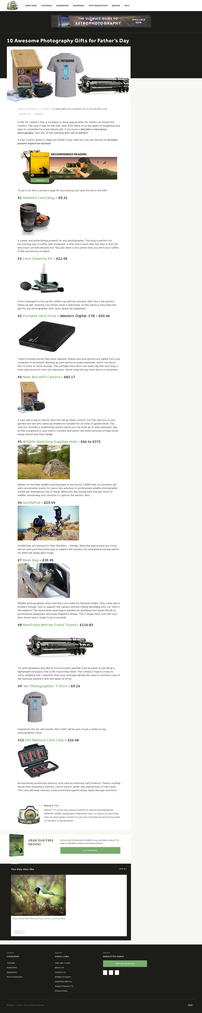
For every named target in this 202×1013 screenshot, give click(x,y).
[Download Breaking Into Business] (69, 167)
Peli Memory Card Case (44, 740)
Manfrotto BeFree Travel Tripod (49, 625)
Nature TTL (25, 114)
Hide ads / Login (62, 963)
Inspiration (12, 967)
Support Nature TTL (64, 986)
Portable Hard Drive (39, 316)
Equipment (31, 109)
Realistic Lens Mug (39, 198)
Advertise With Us (63, 981)
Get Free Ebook (90, 850)
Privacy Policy (61, 991)
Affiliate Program (63, 977)
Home (20, 109)
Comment (39, 114)
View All (123, 869)
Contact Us (60, 972)
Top (190, 1005)
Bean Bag (30, 560)
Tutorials (45, 109)
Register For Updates (125, 963)
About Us (59, 967)
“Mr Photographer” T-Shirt (45, 686)
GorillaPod (31, 502)
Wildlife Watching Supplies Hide (50, 441)
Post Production (14, 977)
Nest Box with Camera (41, 377)
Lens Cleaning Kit (37, 258)
